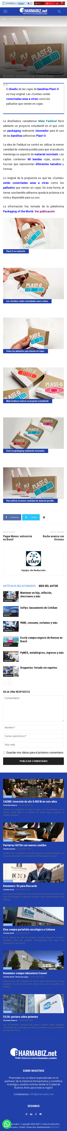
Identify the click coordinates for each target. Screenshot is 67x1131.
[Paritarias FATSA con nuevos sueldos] (33, 832)
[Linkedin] (31, 1114)
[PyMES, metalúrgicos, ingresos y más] (11, 656)
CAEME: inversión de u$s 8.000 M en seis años (30, 801)
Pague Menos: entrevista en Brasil (17, 538)
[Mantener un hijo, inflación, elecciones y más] (11, 596)
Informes (7, 968)
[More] (44, 517)
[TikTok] (36, 1114)
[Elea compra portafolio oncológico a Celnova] (33, 916)
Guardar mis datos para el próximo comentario (34, 752)
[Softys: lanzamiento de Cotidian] (11, 611)
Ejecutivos (8, 881)
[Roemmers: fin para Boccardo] (33, 872)
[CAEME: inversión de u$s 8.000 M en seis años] (33, 788)
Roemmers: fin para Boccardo (20, 886)
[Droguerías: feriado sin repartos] (11, 671)
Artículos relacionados (19, 586)
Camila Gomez (9, 849)
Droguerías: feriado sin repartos (38, 667)
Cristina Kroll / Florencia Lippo (15, 977)
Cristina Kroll (8, 890)
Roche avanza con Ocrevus (53, 538)
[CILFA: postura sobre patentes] (33, 1003)
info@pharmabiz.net (41, 1094)
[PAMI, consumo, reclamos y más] (11, 626)
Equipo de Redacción (33, 570)
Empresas (8, 797)
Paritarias (8, 840)
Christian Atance (10, 805)
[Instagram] (26, 1114)
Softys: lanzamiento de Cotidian (38, 607)
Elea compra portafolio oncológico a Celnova (29, 929)
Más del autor (48, 586)
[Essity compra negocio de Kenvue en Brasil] (11, 641)
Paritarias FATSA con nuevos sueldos (24, 845)
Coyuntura (8, 600)
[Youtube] (40, 1114)
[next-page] (10, 683)
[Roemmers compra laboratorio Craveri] (33, 959)
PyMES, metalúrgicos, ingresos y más (42, 652)
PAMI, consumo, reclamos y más (38, 622)
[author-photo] (33, 566)
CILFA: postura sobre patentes (20, 1016)
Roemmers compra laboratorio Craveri (25, 973)
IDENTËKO (55, 1127)
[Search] (59, 11)
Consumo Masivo (16, 18)
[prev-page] (5, 683)
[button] (5, 11)
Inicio (4, 18)
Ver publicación (45, 211)
